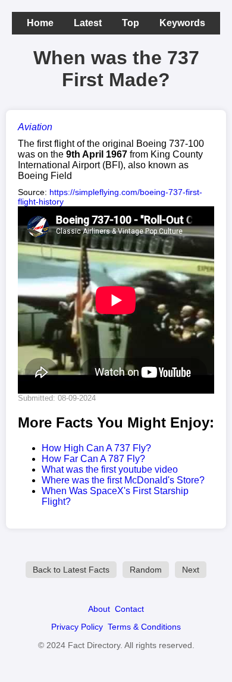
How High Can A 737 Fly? (96, 448)
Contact (129, 609)
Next (190, 569)
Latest (88, 23)
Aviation (35, 127)
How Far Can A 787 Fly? (93, 459)
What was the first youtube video (110, 469)
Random (146, 569)
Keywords (182, 23)
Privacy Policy (77, 626)
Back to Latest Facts (71, 569)
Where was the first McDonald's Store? (123, 480)
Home (40, 23)
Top (130, 23)
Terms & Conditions (144, 626)
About (99, 609)
